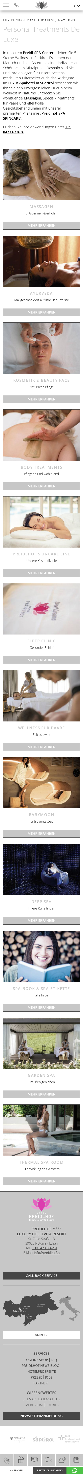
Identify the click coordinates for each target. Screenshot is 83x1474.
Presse (37, 1377)
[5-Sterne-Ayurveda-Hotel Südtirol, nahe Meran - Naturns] (41, 261)
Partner (40, 1383)
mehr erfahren (42, 225)
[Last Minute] (7, 1459)
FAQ (54, 1360)
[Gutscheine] (21, 1459)
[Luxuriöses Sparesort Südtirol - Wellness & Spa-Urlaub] (41, 956)
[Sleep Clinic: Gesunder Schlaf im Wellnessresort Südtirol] (41, 609)
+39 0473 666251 (44, 1248)
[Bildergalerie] (35, 1459)
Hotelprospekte (41, 1371)
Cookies (52, 1405)
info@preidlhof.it (47, 1252)
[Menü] (6, 5)
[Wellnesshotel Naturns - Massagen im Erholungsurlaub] (41, 174)
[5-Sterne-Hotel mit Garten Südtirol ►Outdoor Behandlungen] (41, 1043)
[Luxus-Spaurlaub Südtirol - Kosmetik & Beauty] (41, 348)
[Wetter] (62, 1459)
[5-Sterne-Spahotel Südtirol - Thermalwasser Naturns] (41, 1130)
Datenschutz (49, 1399)
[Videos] (48, 1459)
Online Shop (37, 1360)
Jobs (48, 1377)
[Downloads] (76, 1459)
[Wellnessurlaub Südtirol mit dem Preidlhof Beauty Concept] (41, 522)
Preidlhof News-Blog (40, 1365)
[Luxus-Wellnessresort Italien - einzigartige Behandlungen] (41, 869)
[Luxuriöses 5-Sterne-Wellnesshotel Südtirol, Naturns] (35, 1263)
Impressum (34, 1405)
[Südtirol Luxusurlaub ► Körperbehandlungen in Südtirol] (41, 435)
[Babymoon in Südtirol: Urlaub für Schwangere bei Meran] (41, 782)
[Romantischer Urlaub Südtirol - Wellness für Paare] (41, 695)
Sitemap (29, 1399)
